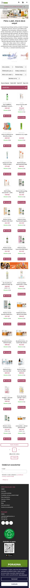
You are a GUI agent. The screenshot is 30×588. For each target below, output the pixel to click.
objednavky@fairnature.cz (8, 516)
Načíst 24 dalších (14, 445)
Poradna (3, 501)
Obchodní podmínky (6, 493)
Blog (2, 503)
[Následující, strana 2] (14, 450)
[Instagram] (7, 523)
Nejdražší (19, 83)
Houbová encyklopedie (7, 507)
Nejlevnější (13, 83)
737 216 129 (4, 519)
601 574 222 (4, 518)
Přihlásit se (5, 480)
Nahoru (15, 457)
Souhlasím (14, 584)
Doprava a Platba (5, 499)
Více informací (23, 575)
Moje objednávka (5, 497)
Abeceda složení (5, 505)
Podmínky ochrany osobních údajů (9, 495)
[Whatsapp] (11, 523)
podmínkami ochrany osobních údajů (12, 475)
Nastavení (14, 579)
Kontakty (3, 491)
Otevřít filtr (6, 87)
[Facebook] (3, 523)
